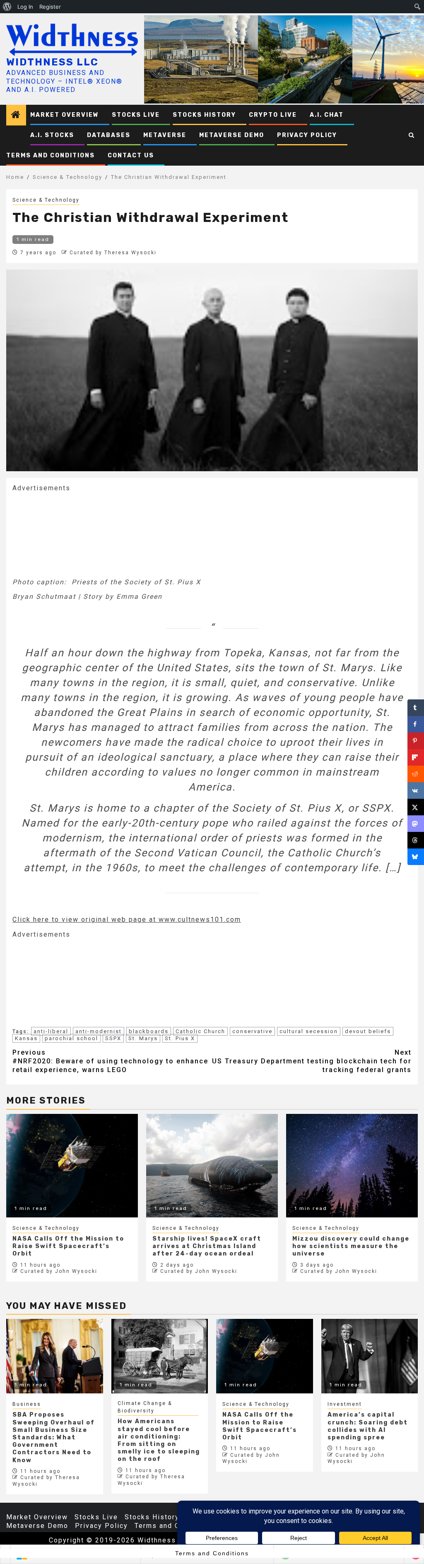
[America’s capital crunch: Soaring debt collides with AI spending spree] (369, 1356)
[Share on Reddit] (415, 774)
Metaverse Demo (231, 135)
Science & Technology (46, 200)
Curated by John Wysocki (58, 1271)
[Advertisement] (74, 534)
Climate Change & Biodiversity (145, 1407)
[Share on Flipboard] (415, 757)
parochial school (71, 1038)
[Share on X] (415, 807)
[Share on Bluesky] (415, 856)
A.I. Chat (327, 114)
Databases (108, 135)
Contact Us (131, 155)
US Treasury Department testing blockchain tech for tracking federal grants (312, 1061)
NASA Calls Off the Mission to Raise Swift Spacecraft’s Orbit (68, 1246)
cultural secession (308, 1031)
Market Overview (64, 114)
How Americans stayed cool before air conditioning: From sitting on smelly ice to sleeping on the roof (159, 1440)
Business (26, 1404)
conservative (252, 1031)
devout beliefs (368, 1031)
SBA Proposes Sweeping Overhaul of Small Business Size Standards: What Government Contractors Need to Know (53, 1437)
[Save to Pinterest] (415, 741)
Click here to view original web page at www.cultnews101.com (126, 919)
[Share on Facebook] (415, 724)
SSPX (113, 1038)
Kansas (26, 1038)
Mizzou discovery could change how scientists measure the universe (351, 1246)
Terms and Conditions (50, 155)
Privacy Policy (307, 135)
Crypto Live (273, 114)
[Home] (16, 115)
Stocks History (204, 114)
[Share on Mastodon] (415, 823)
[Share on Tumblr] (415, 707)
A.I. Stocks (52, 135)
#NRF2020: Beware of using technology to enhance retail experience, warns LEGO (110, 1061)
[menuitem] (7, 6)
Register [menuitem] (50, 6)
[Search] (412, 135)
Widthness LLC (52, 62)
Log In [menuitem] (25, 6)
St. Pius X (180, 1038)
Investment (345, 1404)
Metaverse (164, 135)
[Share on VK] (415, 790)
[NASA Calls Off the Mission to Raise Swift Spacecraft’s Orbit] (264, 1356)
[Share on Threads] (415, 840)
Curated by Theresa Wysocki (113, 252)
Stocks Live (136, 114)
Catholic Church (200, 1031)
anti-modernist (98, 1031)
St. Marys (143, 1038)
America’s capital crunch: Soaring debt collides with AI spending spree (368, 1426)
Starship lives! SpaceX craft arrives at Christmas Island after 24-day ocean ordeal (206, 1246)
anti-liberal (51, 1031)
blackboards (149, 1031)
